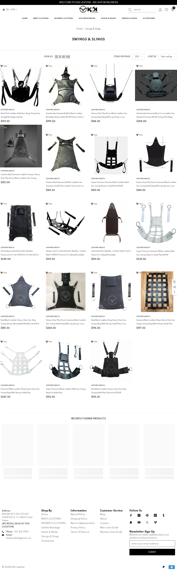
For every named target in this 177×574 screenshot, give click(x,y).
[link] (17, 473)
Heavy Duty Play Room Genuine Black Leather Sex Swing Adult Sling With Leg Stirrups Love (156, 184)
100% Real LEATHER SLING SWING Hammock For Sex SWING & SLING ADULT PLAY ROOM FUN (20, 253)
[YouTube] (139, 522)
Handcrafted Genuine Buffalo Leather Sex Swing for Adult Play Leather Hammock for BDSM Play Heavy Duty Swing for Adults (65, 184)
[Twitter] (147, 522)
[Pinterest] (147, 515)
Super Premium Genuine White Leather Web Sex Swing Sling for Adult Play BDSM (155, 253)
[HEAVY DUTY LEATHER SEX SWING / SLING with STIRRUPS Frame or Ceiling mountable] (66, 222)
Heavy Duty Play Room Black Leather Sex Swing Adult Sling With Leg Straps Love (109, 115)
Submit (152, 552)
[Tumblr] (163, 515)
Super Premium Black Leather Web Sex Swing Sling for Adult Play (66, 391)
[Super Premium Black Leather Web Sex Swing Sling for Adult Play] (66, 360)
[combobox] (145, 9)
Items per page (122, 57)
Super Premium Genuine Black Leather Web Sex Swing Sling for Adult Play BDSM (110, 184)
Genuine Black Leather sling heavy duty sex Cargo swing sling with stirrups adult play (155, 322)
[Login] (160, 9)
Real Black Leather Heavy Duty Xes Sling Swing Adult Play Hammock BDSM (108, 391)
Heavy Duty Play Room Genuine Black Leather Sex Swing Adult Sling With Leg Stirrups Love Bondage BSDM (66, 322)
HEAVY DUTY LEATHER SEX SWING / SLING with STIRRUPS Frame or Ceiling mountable (66, 253)
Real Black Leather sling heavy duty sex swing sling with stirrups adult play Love (108, 322)
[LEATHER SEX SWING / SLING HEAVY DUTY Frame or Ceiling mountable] (111, 222)
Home (79, 29)
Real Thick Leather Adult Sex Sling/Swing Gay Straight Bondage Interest (20, 115)
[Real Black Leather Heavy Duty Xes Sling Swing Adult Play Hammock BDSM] (111, 360)
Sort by (152, 57)
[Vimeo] (155, 522)
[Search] (142, 9)
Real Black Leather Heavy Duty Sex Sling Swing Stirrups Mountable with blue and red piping (20, 322)
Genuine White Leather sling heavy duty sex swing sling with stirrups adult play (20, 391)
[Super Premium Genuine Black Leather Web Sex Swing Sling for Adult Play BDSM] (111, 154)
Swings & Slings (93, 29)
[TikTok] (155, 515)
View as (48, 57)
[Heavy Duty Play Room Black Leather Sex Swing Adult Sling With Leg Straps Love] (111, 85)
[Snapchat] (131, 522)
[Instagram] (139, 515)
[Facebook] (131, 515)
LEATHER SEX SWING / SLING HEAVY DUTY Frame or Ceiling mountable (111, 253)
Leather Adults (7, 110)
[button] (56, 56)
